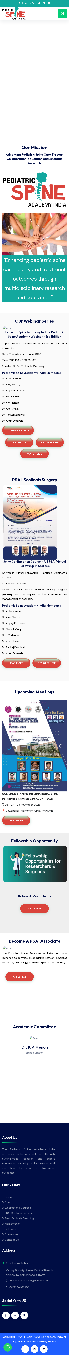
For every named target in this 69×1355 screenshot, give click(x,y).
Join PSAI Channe (18, 430)
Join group (19, 442)
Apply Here (34, 908)
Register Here (47, 663)
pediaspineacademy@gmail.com (28, 1280)
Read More (16, 663)
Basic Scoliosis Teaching (19, 1218)
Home (8, 1197)
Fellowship (11, 1229)
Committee (11, 1234)
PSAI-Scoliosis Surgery (18, 1213)
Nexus (52, 1341)
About (9, 1202)
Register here (50, 442)
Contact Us (12, 1239)
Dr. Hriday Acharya (20, 1263)
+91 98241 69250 (19, 1287)
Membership (12, 1223)
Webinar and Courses (18, 1207)
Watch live (34, 453)
